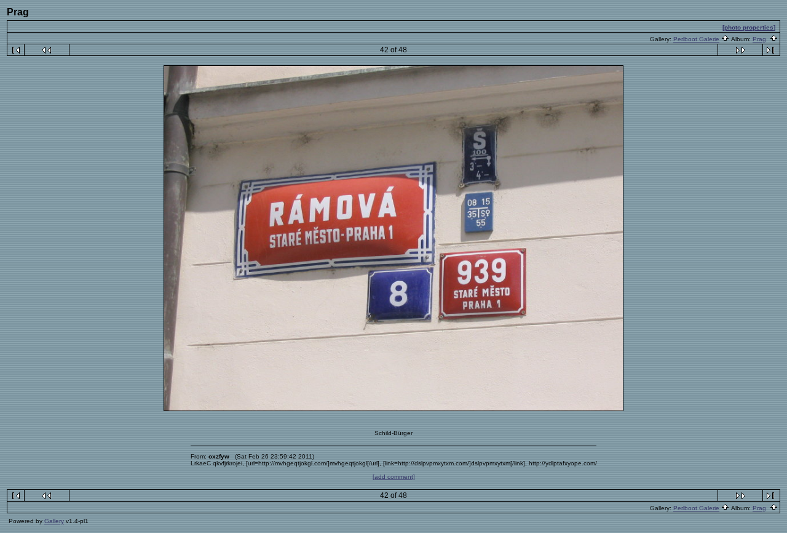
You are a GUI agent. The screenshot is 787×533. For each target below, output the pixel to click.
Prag (759, 39)
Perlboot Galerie (696, 39)
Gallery (54, 521)
